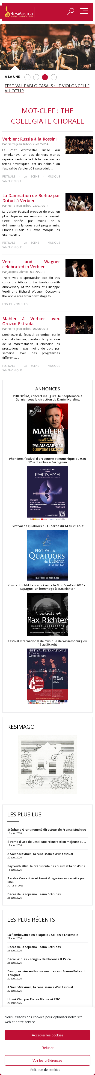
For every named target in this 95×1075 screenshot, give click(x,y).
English (7, 304)
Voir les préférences (47, 1060)
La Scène (31, 176)
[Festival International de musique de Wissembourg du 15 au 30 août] (47, 676)
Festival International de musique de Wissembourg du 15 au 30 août (47, 642)
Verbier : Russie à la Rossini (29, 139)
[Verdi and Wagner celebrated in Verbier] (79, 268)
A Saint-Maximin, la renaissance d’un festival (40, 987)
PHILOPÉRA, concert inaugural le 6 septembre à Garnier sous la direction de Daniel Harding (47, 397)
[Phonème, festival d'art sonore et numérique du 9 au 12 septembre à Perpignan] (47, 494)
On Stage (22, 304)
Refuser (47, 1048)
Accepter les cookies (47, 1035)
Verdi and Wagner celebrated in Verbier (31, 264)
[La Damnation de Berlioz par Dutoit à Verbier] (79, 202)
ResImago (21, 726)
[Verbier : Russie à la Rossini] (79, 145)
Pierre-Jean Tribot (19, 144)
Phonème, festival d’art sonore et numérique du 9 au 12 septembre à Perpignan (47, 460)
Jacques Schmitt (18, 272)
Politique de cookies (45, 1069)
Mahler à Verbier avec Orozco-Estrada (31, 321)
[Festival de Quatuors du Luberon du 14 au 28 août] (47, 555)
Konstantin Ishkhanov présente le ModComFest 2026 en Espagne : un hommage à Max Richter (47, 587)
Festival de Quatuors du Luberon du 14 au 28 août (47, 526)
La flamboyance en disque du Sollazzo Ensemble (42, 935)
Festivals (8, 176)
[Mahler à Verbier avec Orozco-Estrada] (79, 325)
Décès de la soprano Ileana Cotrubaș (34, 947)
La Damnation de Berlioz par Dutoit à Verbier (31, 198)
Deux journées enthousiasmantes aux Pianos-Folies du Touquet (46, 973)
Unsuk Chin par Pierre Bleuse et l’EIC (33, 999)
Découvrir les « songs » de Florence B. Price (39, 959)
